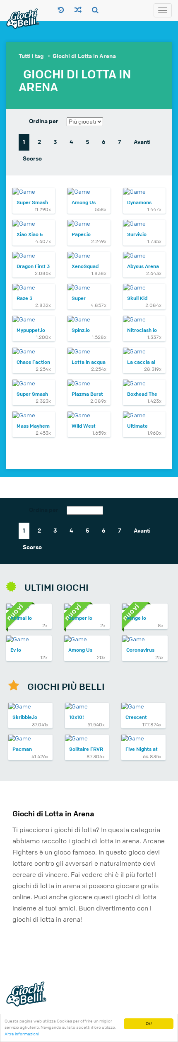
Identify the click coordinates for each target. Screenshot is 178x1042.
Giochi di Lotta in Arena (84, 56)
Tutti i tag (31, 56)
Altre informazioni (22, 1034)
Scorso (32, 158)
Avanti (142, 142)
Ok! (149, 1023)
